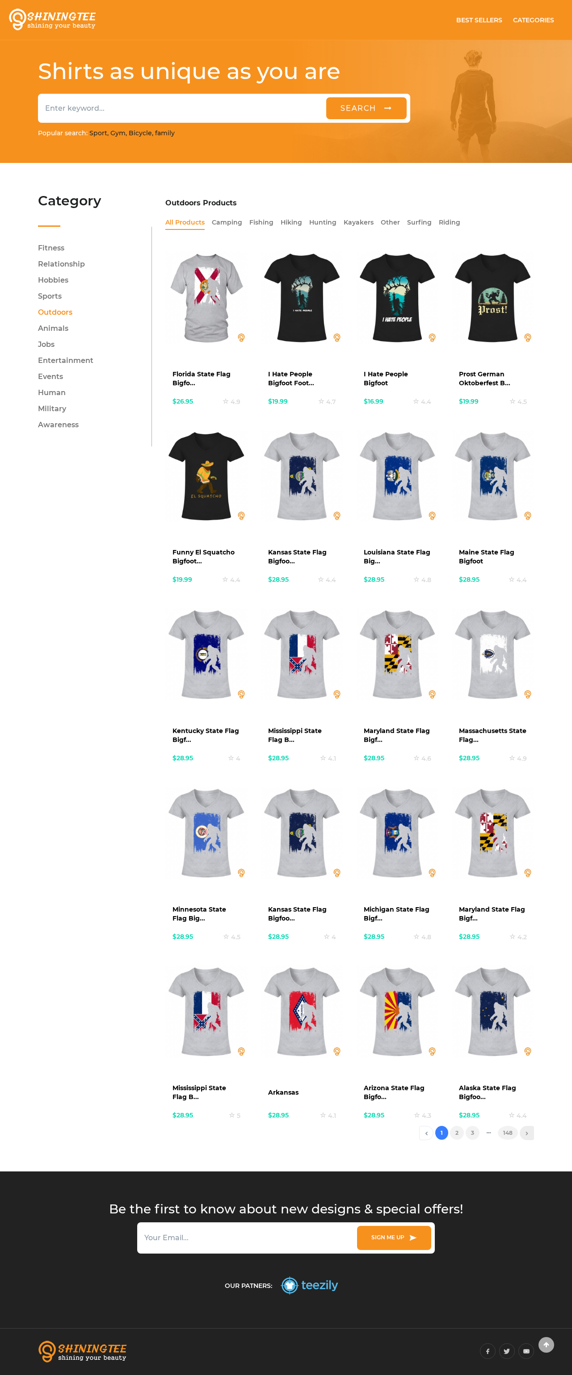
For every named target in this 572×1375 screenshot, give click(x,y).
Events (50, 376)
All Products (185, 222)
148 (508, 1132)
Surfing (419, 222)
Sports (50, 296)
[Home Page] (52, 20)
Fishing (261, 222)
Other (390, 222)
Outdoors (55, 312)
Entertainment (65, 360)
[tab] (185, 223)
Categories (533, 20)
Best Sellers (479, 20)
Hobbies (53, 280)
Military (52, 408)
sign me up (389, 1237)
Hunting (322, 222)
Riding (449, 222)
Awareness (58, 425)
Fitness (51, 248)
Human (52, 392)
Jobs (46, 344)
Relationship (61, 264)
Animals (53, 328)
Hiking (291, 222)
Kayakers (359, 222)
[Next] (527, 1133)
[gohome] (546, 1345)
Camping (227, 222)
